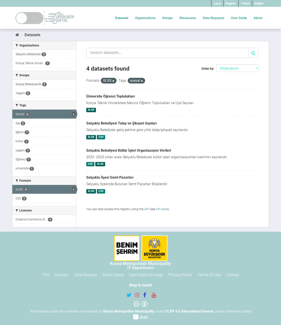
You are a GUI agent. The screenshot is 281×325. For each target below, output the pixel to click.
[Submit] (253, 53)
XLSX (91, 110)
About (258, 18)
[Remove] (113, 81)
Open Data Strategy (146, 274)
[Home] (17, 34)
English (258, 3)
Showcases (187, 18)
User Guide (239, 18)
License (232, 274)
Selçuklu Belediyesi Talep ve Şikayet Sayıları (121, 123)
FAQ (45, 274)
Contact (61, 274)
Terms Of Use (209, 274)
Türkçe (245, 3)
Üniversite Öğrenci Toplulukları (110, 96)
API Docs (162, 209)
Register (231, 3)
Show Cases (113, 274)
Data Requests (213, 18)
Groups (167, 18)
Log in (217, 3)
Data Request (85, 274)
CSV (101, 137)
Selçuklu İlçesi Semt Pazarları (109, 177)
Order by (207, 68)
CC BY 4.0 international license (189, 311)
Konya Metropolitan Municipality (128, 311)
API (146, 209)
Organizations (145, 18)
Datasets (121, 18)
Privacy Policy (180, 274)
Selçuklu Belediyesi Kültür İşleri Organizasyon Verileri (128, 150)
